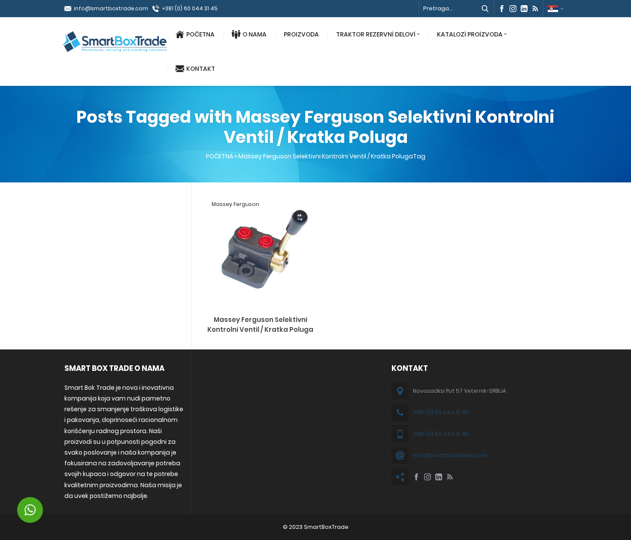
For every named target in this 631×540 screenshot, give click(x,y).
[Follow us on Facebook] (501, 8)
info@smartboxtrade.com (111, 8)
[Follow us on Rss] (535, 8)
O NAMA (255, 34)
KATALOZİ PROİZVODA (470, 34)
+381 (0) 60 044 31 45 (190, 8)
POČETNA (200, 34)
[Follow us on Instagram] (513, 8)
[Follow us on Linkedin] (524, 8)
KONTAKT (200, 68)
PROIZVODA (301, 34)
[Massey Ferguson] (260, 303)
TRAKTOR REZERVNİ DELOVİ (376, 34)
